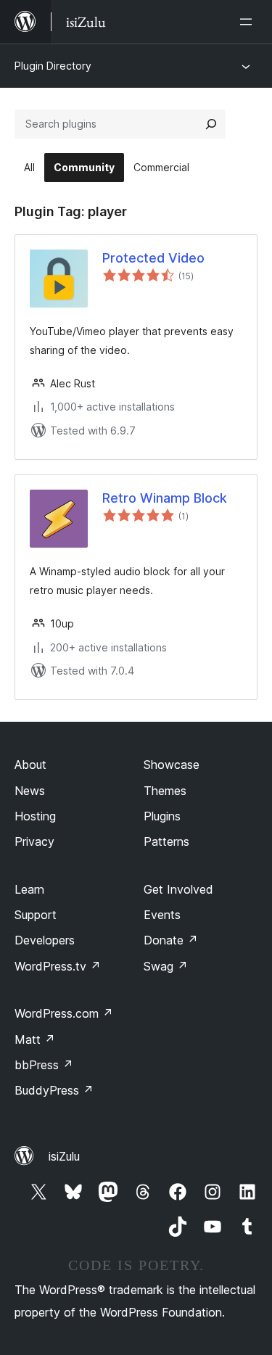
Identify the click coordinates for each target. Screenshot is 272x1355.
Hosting (35, 816)
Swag (166, 966)
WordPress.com (64, 1013)
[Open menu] (249, 22)
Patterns (166, 841)
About (30, 764)
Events (162, 914)
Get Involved (178, 889)
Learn (29, 889)
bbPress (44, 1065)
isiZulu (64, 1156)
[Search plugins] (211, 124)
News (30, 790)
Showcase (171, 764)
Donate (171, 940)
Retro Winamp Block (164, 498)
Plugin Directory (53, 65)
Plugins (162, 816)
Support (36, 914)
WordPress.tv (58, 966)
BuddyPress (54, 1090)
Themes (165, 790)
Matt (35, 1039)
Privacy (34, 841)
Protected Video (153, 257)
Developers (45, 940)
